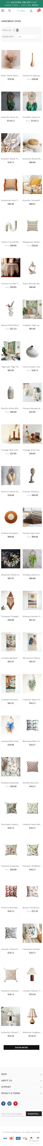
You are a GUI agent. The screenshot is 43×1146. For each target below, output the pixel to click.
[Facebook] (3, 1103)
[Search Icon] (9, 10)
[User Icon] (31, 10)
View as (6, 30)
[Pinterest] (15, 1103)
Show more (21, 1047)
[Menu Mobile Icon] (2, 10)
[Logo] (21, 10)
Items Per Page (8, 36)
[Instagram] (9, 1103)
